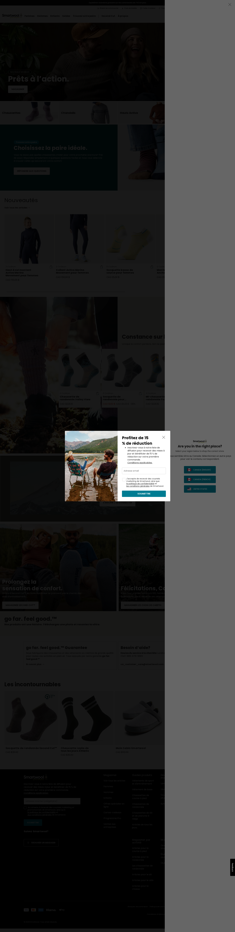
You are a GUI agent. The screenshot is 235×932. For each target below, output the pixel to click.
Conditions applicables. (139, 462)
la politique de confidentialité (140, 483)
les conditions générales (138, 486)
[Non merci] (163, 437)
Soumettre (143, 493)
